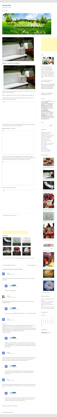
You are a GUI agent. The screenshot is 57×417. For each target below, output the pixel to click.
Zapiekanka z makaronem (45, 133)
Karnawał (51, 108)
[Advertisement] (15, 232)
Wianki (45, 117)
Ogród (17, 258)
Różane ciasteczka (44, 148)
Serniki (50, 115)
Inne (49, 108)
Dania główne (44, 103)
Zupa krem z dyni (44, 141)
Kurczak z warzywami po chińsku (46, 144)
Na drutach (48, 111)
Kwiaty (49, 110)
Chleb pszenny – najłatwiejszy (46, 137)
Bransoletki (53, 101)
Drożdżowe (43, 108)
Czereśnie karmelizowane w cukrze (46, 136)
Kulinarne (44, 110)
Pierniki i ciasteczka (49, 114)
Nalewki (52, 111)
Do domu (50, 105)
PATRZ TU (14, 99)
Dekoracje (50, 103)
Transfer (25, 258)
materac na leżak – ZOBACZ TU (28, 95)
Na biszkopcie (43, 111)
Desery (43, 104)
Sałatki (48, 115)
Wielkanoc (48, 117)
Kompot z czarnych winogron (45, 149)
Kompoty (42, 109)
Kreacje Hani (6, 5)
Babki (42, 101)
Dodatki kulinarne (44, 105)
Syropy (48, 116)
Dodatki (50, 104)
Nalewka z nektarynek (46, 268)
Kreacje (14, 258)
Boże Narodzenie (47, 101)
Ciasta (46, 102)
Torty (50, 116)
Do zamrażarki (50, 107)
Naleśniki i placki (44, 112)
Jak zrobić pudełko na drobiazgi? (48, 279)
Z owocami (44, 118)
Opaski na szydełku (46, 250)
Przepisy (44, 115)
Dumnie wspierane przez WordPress (7, 412)
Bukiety (42, 102)
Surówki (45, 116)
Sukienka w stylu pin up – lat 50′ (48, 239)
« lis (41, 325)
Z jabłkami (52, 117)
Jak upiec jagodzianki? (31, 265)
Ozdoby (19, 258)
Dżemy (46, 108)
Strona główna (5, 10)
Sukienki (42, 116)
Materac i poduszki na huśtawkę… (48, 179)
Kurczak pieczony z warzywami (46, 132)
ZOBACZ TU (13, 128)
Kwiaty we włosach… (46, 292)
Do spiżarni (44, 107)
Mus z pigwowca (43, 145)
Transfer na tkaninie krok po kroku (8, 265)
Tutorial (42, 117)
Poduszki (22, 258)
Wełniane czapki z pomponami (46, 140)
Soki (53, 115)
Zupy (49, 118)
